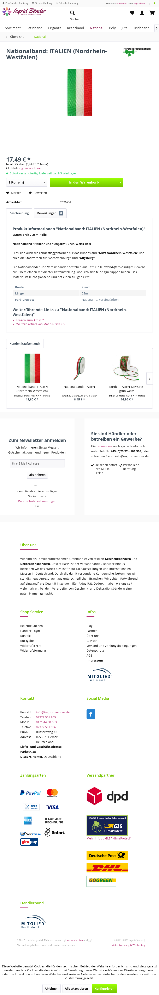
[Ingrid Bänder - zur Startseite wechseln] (24, 14)
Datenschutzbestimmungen (37, 501)
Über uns (93, 636)
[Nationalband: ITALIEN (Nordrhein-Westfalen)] (32, 368)
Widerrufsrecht (30, 646)
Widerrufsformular (33, 650)
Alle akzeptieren (76, 988)
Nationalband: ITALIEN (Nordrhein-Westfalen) (32, 389)
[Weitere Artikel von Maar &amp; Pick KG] (138, 55)
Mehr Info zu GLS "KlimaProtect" (109, 838)
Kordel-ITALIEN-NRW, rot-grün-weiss (126, 389)
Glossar (92, 641)
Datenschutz (95, 650)
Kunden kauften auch (25, 343)
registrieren (140, 3)
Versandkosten (75, 939)
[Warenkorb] (152, 13)
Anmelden (121, 3)
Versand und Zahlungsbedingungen (112, 646)
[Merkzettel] (132, 13)
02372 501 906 (46, 727)
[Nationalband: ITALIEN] (79, 368)
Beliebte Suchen (31, 626)
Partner (92, 631)
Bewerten (40, 193)
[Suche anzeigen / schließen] (72, 13)
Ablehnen (51, 988)
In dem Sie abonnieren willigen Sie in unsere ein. (37, 495)
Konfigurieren (104, 988)
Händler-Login (30, 631)
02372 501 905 (46, 717)
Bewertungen (49, 213)
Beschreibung (19, 213)
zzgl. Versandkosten (30, 168)
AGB (89, 655)
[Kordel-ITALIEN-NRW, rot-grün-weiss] (126, 368)
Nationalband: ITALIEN (79, 387)
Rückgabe (27, 641)
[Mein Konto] (142, 13)
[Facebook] (154, 3)
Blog (90, 626)
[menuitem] (92, 13)
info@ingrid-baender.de (53, 712)
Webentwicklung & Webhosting (128, 944)
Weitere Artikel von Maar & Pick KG (40, 324)
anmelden (105, 446)
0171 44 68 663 (46, 722)
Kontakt (25, 636)
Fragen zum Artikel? (30, 320)
